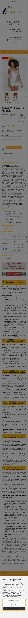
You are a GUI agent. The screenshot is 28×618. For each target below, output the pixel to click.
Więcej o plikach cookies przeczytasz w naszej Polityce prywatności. (12, 595)
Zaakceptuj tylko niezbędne (14, 600)
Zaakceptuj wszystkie (14, 608)
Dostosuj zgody (14, 604)
